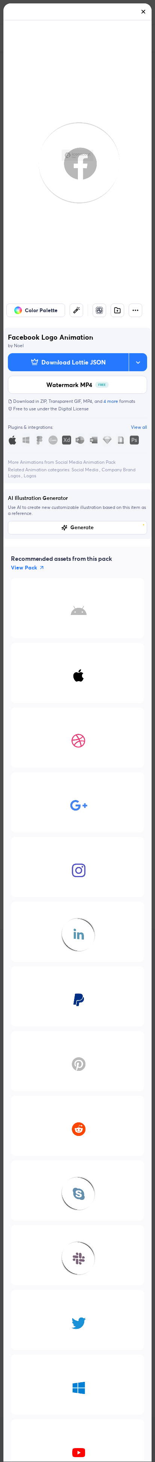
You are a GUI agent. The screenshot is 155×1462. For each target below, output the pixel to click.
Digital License (73, 408)
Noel (19, 345)
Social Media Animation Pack (85, 462)
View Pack (24, 567)
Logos (30, 475)
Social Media (85, 469)
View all (139, 427)
